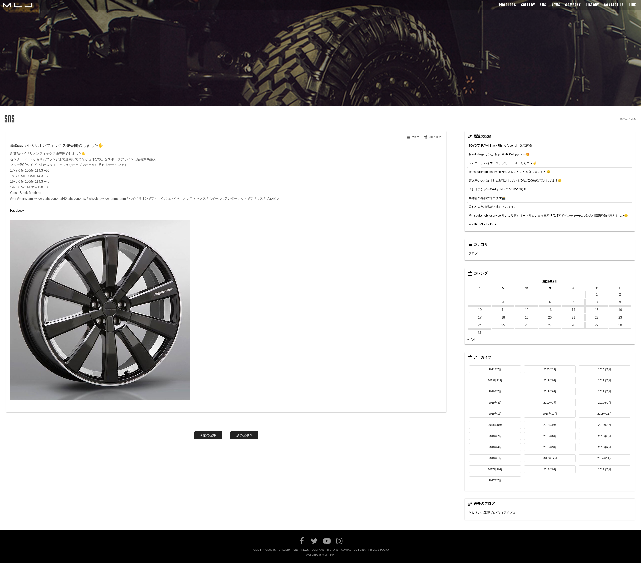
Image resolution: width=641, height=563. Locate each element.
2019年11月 (495, 380)
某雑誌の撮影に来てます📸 (487, 198)
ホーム (624, 118)
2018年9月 (549, 424)
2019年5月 (604, 391)
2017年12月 (550, 458)
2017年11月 (604, 458)
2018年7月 (495, 436)
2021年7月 (495, 369)
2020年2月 (549, 369)
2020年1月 (604, 369)
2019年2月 (604, 402)
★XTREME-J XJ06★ (483, 224)
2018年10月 (495, 424)
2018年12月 (550, 413)
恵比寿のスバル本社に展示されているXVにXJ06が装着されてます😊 (515, 180)
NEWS (305, 550)
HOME (255, 550)
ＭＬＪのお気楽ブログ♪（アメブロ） (493, 512)
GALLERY (285, 550)
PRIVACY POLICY (379, 550)
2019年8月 (604, 380)
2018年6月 (549, 436)
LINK (363, 550)
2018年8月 (604, 424)
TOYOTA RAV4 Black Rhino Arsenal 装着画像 (500, 145)
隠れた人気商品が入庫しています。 (493, 207)
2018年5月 (604, 436)
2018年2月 (604, 447)
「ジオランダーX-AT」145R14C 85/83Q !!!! (498, 189)
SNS (296, 550)
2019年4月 (495, 402)
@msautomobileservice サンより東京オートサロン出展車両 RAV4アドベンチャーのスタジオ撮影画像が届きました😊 (548, 215)
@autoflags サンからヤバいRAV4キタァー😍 (499, 154)
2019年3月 (549, 402)
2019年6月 (549, 391)
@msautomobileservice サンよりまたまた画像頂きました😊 (509, 172)
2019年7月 (495, 391)
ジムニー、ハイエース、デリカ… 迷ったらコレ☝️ (502, 163)
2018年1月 (495, 458)
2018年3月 (549, 447)
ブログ (415, 137)
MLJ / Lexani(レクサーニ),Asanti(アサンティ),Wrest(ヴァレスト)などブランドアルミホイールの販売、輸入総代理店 (17, 5)
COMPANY (318, 550)
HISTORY (332, 550)
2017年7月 (495, 480)
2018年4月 (495, 447)
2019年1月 (495, 413)
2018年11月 (604, 413)
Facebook (17, 210)
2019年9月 (549, 380)
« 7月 (471, 339)
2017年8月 (604, 469)
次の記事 (243, 435)
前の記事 (209, 435)
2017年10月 (495, 469)
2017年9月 (549, 469)
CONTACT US (349, 550)
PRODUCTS (269, 550)
